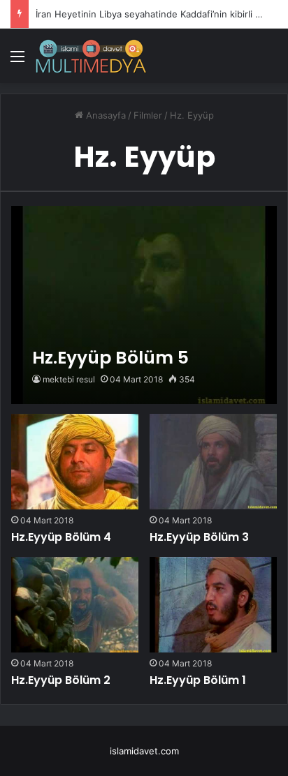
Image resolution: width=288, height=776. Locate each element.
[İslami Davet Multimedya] (91, 55)
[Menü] (17, 61)
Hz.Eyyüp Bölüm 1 (198, 680)
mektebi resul (69, 379)
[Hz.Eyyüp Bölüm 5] (143, 305)
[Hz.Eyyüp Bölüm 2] (74, 604)
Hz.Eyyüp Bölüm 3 (199, 537)
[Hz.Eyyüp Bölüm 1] (213, 604)
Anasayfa (104, 115)
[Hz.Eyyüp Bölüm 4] (74, 461)
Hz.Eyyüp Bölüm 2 (60, 680)
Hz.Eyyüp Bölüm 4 (61, 537)
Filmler (148, 115)
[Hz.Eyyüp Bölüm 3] (213, 461)
